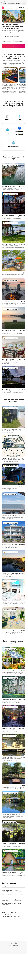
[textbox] (7, 42)
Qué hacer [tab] (19, 886)
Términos (16, 947)
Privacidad (10, 947)
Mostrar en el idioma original (18, 3)
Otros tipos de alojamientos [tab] (8, 886)
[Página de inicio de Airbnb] (3, 7)
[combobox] (13, 37)
